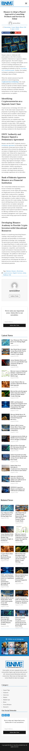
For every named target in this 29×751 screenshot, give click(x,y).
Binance (14, 271)
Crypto (13, 27)
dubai (24, 273)
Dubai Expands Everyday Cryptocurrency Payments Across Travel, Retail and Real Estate (18, 457)
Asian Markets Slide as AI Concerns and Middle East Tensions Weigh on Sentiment (18, 362)
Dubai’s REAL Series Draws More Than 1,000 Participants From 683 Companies (17, 428)
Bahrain (8, 271)
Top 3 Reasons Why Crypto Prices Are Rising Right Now (18, 341)
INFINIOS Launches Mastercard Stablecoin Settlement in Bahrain (17, 488)
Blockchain (7, 27)
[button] (26, 3)
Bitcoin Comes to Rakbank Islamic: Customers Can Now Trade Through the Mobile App (18, 373)
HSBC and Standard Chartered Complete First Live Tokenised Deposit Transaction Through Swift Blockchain (18, 405)
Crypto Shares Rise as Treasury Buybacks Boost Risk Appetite (18, 383)
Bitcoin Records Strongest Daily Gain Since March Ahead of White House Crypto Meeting (18, 393)
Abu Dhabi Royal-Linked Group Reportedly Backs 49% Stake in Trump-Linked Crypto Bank (18, 351)
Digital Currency (17, 273)
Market (17, 27)
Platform (5, 275)
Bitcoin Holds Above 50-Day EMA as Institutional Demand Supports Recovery (18, 417)
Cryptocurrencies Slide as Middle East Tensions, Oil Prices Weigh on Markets (18, 437)
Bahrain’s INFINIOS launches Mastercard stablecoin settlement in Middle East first (18, 479)
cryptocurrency (7, 273)
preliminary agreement (8, 145)
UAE (25, 27)
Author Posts (14, 296)
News (21, 27)
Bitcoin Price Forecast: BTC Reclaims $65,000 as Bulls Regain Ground (18, 447)
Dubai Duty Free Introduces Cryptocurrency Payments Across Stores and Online (18, 468)
